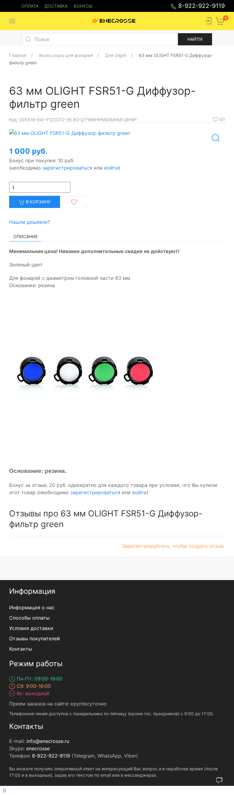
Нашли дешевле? (29, 222)
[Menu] (12, 21)
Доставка (56, 6)
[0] (220, 20)
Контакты (20, 649)
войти (111, 168)
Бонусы (83, 6)
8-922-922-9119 (201, 5)
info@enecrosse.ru (48, 741)
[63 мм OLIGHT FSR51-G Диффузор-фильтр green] (69, 132)
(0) (221, 119)
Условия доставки (31, 628)
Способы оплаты (29, 618)
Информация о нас (32, 607)
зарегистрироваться (67, 168)
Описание (25, 236)
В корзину (38, 201)
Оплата (29, 6)
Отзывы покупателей (34, 638)
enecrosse (38, 748)
